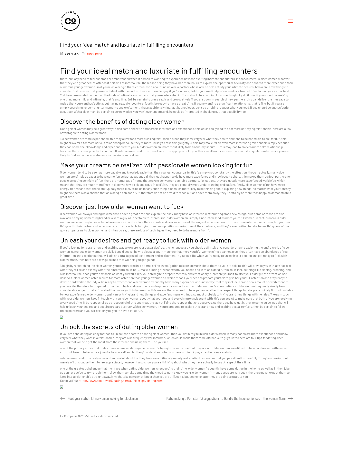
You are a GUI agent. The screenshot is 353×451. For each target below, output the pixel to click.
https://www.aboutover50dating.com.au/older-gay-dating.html (121, 380)
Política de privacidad (104, 416)
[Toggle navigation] (290, 21)
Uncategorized (94, 53)
